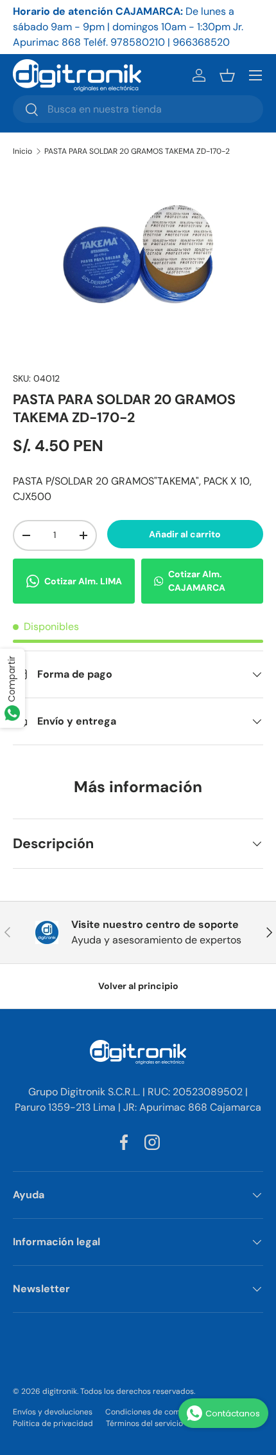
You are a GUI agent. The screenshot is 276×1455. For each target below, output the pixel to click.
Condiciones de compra (149, 1412)
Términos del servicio (144, 1423)
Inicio (22, 151)
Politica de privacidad (53, 1423)
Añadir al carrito (185, 534)
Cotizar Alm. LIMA (83, 581)
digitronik (59, 1391)
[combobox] (138, 109)
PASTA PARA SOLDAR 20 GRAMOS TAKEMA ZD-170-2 (137, 151)
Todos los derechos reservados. (137, 1391)
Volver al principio (138, 986)
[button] (227, 75)
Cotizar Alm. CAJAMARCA (196, 580)
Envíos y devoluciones (52, 1412)
